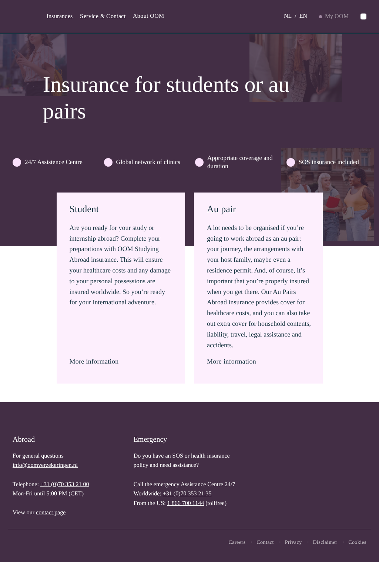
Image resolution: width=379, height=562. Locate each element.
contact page (51, 512)
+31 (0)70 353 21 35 (187, 494)
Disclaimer (325, 542)
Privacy (293, 542)
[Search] (363, 17)
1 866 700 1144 (185, 503)
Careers (237, 542)
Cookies (357, 542)
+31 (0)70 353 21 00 (64, 484)
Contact (265, 542)
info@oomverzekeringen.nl (45, 465)
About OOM (148, 16)
